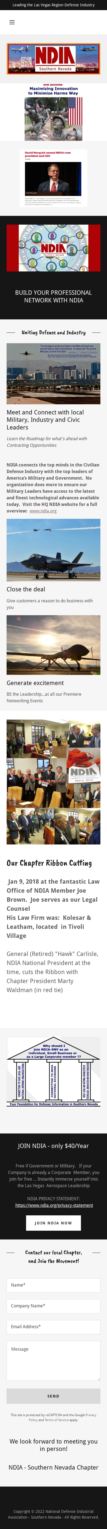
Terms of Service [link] (57, 1420)
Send (53, 1396)
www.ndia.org (43, 511)
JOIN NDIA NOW (53, 1223)
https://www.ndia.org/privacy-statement (54, 1205)
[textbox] (53, 1285)
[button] (12, 22)
